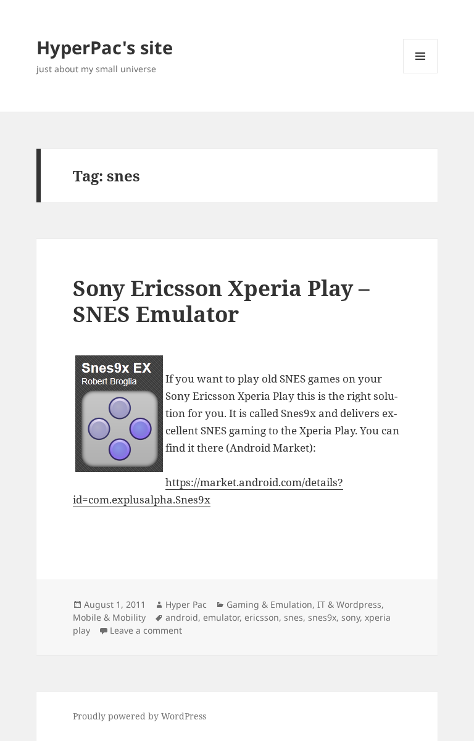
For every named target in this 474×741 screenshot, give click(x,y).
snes (293, 617)
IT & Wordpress (349, 604)
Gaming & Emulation (269, 604)
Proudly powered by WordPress (139, 716)
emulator (221, 617)
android (181, 617)
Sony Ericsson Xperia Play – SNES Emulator (221, 300)
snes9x (322, 617)
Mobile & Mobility (109, 617)
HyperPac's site (104, 47)
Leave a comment (146, 630)
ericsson (261, 617)
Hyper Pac (186, 604)
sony (350, 617)
